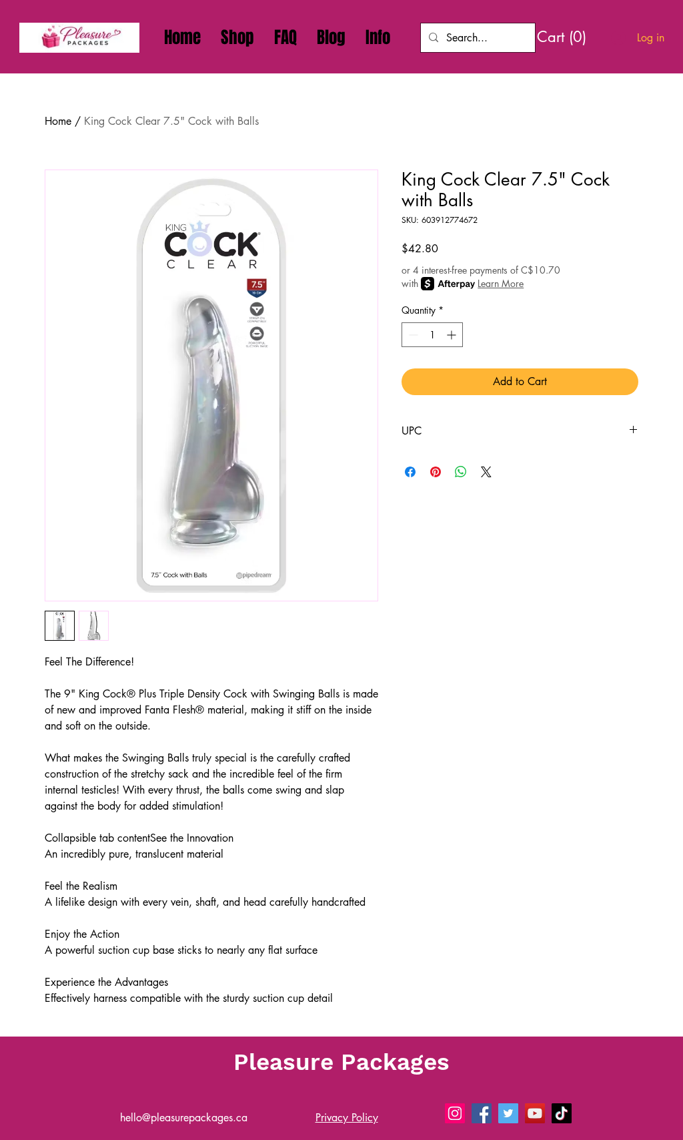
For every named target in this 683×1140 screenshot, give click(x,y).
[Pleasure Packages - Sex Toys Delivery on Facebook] (482, 1113)
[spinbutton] (432, 334)
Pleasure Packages (341, 1062)
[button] (378, 37)
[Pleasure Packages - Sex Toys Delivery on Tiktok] (562, 1113)
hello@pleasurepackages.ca (183, 1118)
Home (58, 121)
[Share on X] (486, 472)
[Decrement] (412, 334)
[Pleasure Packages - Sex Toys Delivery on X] (508, 1113)
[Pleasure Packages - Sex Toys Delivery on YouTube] (535, 1113)
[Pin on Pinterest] (436, 472)
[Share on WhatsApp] (461, 472)
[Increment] (452, 334)
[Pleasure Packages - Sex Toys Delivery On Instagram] (455, 1113)
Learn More (501, 283)
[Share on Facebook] (410, 472)
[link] (566, 36)
